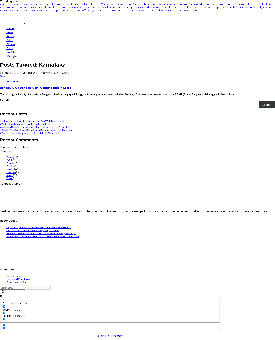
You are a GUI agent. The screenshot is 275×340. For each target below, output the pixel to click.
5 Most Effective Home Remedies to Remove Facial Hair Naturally (36, 129)
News (3, 75)
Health (10, 169)
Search (4, 99)
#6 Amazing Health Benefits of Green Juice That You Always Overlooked (225, 4)
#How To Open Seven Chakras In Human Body (232, 7)
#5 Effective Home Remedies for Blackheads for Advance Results (136, 4)
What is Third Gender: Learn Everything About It (26, 123)
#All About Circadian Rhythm (183, 7)
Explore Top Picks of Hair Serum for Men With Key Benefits (32, 120)
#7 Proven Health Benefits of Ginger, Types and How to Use (126, 7)
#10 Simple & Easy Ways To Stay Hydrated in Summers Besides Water (43, 7)
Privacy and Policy (16, 281)
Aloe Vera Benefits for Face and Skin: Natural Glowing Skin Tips (34, 126)
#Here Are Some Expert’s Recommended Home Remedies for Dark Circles (47, 4)
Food (9, 166)
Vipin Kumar (13, 81)
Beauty (10, 157)
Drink (9, 160)
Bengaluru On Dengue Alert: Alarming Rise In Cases (36, 87)
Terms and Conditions (18, 278)
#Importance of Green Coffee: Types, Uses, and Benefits (86, 10)
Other (9, 178)
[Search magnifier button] (3, 292)
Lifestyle (11, 172)
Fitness (10, 163)
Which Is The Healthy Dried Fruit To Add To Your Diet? (30, 133)
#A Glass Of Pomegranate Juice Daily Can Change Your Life (160, 10)
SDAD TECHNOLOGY (110, 335)
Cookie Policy (14, 275)
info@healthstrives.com (15, 214)
